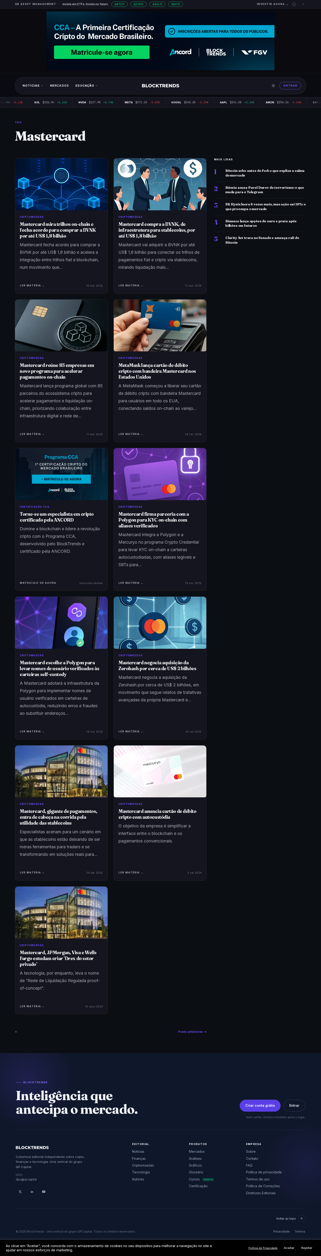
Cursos (201, 1179)
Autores (138, 1179)
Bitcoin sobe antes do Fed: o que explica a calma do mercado (265, 173)
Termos (299, 1231)
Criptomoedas (143, 1165)
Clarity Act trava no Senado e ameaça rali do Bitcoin (262, 240)
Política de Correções (263, 1186)
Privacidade (281, 1231)
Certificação (198, 1186)
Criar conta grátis (260, 1105)
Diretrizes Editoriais (261, 1193)
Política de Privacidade (263, 1248)
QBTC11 (119, 4)
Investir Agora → (273, 4)
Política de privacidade (264, 1172)
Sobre (251, 1151)
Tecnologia (141, 1172)
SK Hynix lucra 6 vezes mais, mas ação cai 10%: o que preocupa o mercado (265, 206)
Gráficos (195, 1165)
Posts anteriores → (192, 1031)
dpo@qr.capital (26, 1179)
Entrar (290, 85)
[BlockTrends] (161, 86)
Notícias (31, 85)
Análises (195, 1158)
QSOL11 (157, 4)
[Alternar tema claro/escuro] (273, 85)
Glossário (196, 1172)
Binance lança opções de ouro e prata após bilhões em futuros (261, 223)
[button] (294, 4)
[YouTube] (43, 1191)
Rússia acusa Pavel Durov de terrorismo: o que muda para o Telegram (264, 189)
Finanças (139, 1158)
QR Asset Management (35, 4)
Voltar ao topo (286, 1218)
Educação (84, 85)
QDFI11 (175, 4)
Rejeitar (306, 1248)
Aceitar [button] (289, 1248)
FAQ (249, 1165)
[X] (20, 1191)
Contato (252, 1158)
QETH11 (138, 4)
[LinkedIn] (31, 1191)
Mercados (59, 85)
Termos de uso (258, 1179)
